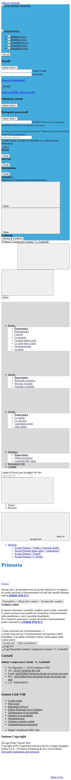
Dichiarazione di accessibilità (23, 712)
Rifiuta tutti (28, 601)
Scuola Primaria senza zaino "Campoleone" (37, 550)
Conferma (17, 238)
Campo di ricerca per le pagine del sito (21, 472)
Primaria (12, 544)
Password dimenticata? (13, 80)
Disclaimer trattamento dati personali (20, 751)
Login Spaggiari (17, 134)
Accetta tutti (51, 601)
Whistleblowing (16, 718)
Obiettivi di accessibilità (20, 715)
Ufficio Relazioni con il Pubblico (25, 709)
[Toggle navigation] (27, 282)
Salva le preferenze (27, 643)
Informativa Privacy (18, 706)
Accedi (6, 54)
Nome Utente (40, 70)
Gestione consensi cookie (21, 721)
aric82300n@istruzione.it (41, 673)
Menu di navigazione (47, 537)
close (5, 297)
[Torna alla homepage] (35, 241)
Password (38, 74)
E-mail (36, 122)
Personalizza (9, 601)
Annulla (6, 238)
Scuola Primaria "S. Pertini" (29, 556)
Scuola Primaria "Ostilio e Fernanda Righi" (37, 547)
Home (11, 505)
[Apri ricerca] (44, 256)
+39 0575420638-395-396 (26, 670)
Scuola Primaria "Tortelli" (28, 553)
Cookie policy (15, 700)
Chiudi (6, 156)
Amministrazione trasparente (23, 724)
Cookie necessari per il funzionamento (21, 631)
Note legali (13, 703)
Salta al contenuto (10, 2)
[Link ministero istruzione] (16, 5)
